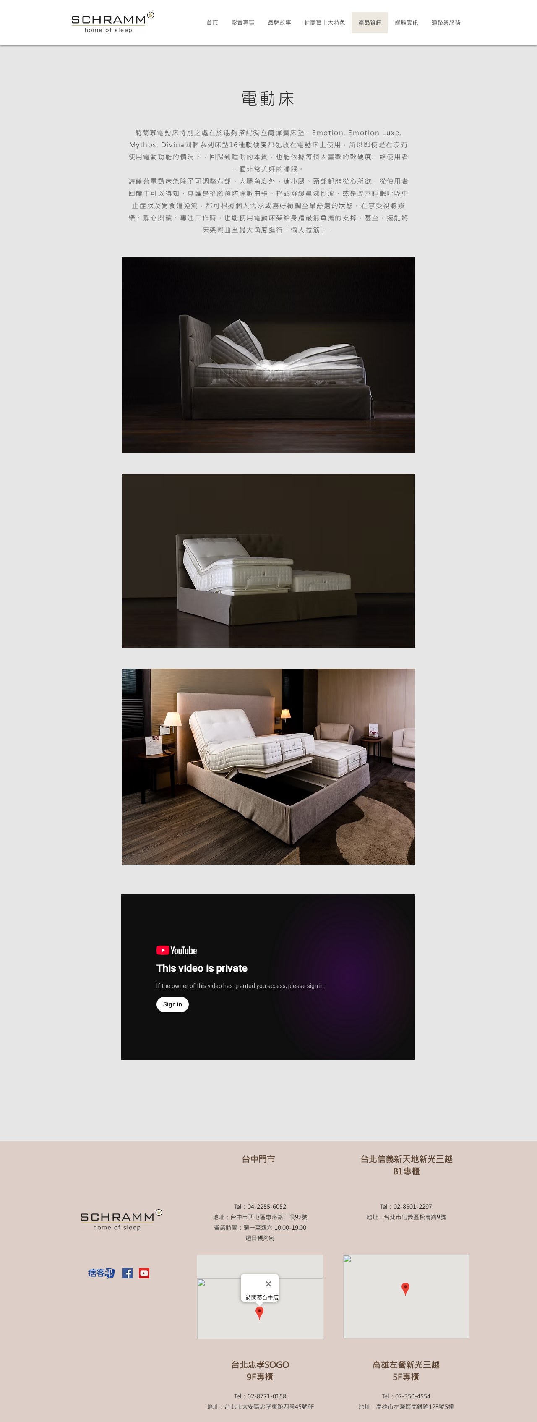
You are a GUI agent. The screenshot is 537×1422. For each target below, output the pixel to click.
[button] (406, 22)
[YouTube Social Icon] (144, 1273)
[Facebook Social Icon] (127, 1273)
